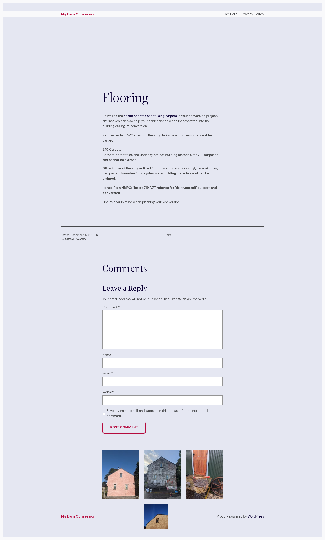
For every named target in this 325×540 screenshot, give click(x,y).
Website (108, 392)
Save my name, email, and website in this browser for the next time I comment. (157, 413)
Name (107, 355)
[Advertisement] (162, 53)
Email (107, 373)
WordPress (256, 516)
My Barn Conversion (78, 14)
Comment (111, 307)
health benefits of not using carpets (150, 116)
